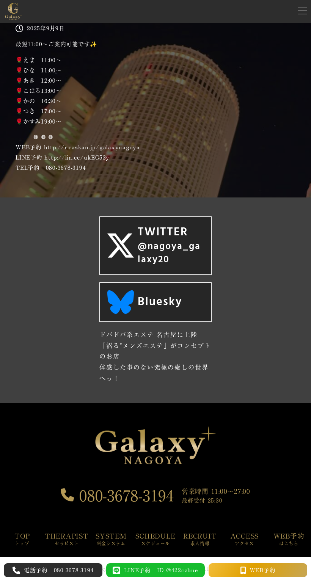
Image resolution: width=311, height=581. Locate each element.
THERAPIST (67, 539)
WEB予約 (289, 539)
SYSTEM (111, 539)
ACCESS (244, 539)
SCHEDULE (155, 539)
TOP (22, 539)
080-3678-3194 (124, 495)
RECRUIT (200, 539)
